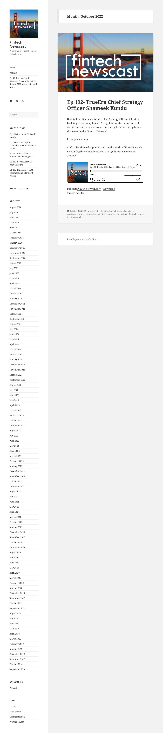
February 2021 (17, 522)
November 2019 (17, 598)
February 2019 (17, 644)
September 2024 (17, 319)
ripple (140, 214)
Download (109, 188)
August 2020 (15, 552)
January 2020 (16, 588)
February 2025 (17, 293)
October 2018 (16, 664)
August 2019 (15, 613)
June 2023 (14, 395)
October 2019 (16, 603)
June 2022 (14, 440)
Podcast (13, 72)
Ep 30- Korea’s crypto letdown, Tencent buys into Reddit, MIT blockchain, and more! (23, 83)
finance (96, 214)
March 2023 (15, 410)
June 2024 (14, 334)
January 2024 (16, 359)
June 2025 (14, 273)
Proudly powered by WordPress (82, 239)
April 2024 (15, 344)
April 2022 (15, 451)
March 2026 (15, 232)
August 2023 (15, 385)
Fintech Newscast (18, 44)
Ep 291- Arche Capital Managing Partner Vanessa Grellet (23, 145)
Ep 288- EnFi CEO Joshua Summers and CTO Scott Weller (21, 172)
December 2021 (17, 471)
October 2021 (16, 481)
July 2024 (14, 329)
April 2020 (15, 572)
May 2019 (14, 628)
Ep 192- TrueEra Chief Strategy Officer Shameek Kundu (105, 104)
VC (80, 217)
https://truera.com (77, 139)
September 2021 (17, 486)
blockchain (128, 211)
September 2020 (17, 547)
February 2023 (17, 415)
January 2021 (16, 527)
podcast (124, 214)
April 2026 (15, 227)
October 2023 (16, 374)
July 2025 (14, 268)
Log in (13, 706)
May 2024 (14, 339)
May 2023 (14, 400)
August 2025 (15, 263)
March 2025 (15, 288)
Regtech (133, 214)
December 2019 (17, 593)
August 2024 (15, 324)
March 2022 (15, 456)
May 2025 (14, 278)
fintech (104, 214)
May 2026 (14, 222)
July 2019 (14, 618)
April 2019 (15, 633)
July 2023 (14, 390)
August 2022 (15, 430)
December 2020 (17, 532)
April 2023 (15, 405)
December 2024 (17, 303)
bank (111, 211)
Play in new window (89, 188)
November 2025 (17, 253)
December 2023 (17, 364)
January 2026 (16, 242)
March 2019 (15, 638)
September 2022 (17, 425)
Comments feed (17, 716)
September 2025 (17, 258)
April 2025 (15, 283)
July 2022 (14, 435)
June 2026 (14, 217)
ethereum (87, 214)
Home (12, 67)
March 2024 (15, 349)
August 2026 (15, 207)
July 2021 (14, 496)
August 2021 (15, 491)
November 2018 (17, 659)
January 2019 (16, 649)
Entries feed (15, 711)
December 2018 (17, 654)
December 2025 (17, 247)
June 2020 (14, 562)
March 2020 (15, 577)
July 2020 (14, 557)
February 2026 (17, 237)
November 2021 (17, 476)
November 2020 (17, 537)
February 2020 (17, 583)
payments (114, 214)
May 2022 (14, 445)
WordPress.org (17, 721)
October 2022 (16, 420)
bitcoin (118, 211)
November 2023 (17, 369)
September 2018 (17, 669)
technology (72, 217)
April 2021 (15, 511)
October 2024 (16, 313)
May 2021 (14, 506)
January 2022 (16, 466)
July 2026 (14, 212)
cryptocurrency (74, 214)
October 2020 (16, 542)
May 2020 (14, 567)
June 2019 (14, 623)
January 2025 (16, 298)
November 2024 (17, 308)
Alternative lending (99, 211)
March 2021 (15, 517)
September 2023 (17, 379)
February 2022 (17, 461)
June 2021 (14, 501)
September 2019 (17, 608)
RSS (82, 193)
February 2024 (17, 354)
